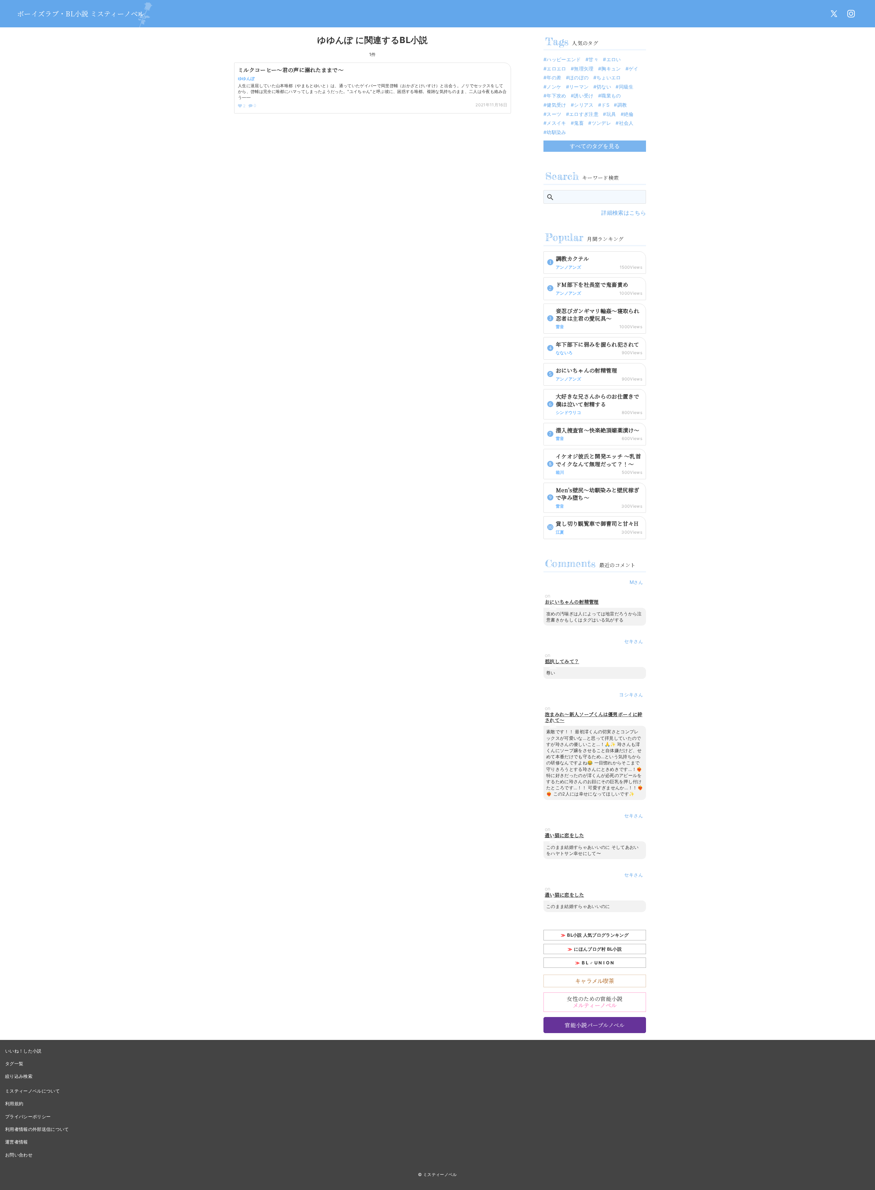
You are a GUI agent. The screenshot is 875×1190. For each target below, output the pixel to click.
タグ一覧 (14, 1063)
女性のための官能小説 (594, 1002)
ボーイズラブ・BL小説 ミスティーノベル (81, 13)
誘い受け (583, 95)
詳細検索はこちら (623, 212)
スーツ (554, 114)
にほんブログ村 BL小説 (598, 949)
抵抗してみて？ (562, 661)
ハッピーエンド (564, 59)
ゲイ (633, 68)
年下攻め (556, 95)
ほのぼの (579, 77)
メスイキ (556, 123)
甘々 (593, 59)
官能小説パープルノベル (595, 1025)
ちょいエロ (608, 77)
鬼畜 (579, 123)
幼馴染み (556, 132)
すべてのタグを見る (595, 146)
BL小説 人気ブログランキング (598, 935)
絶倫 (629, 114)
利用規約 (14, 1103)
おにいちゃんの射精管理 (572, 602)
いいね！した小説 (23, 1051)
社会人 (626, 123)
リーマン (579, 87)
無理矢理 (583, 68)
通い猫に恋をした (564, 835)
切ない (603, 87)
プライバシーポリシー (28, 1116)
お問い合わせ (18, 1155)
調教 (622, 105)
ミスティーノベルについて (32, 1091)
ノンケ (554, 87)
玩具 (611, 114)
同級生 (626, 87)
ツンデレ (601, 123)
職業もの (611, 95)
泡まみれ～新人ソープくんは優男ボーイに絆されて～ (593, 717)
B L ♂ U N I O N (598, 962)
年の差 (554, 77)
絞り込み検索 (18, 1076)
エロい (613, 59)
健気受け (556, 105)
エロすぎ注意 (583, 114)
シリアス (583, 105)
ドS (605, 105)
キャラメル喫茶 (594, 980)
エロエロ (556, 68)
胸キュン (611, 68)
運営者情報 (16, 1142)
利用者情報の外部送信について (37, 1129)
